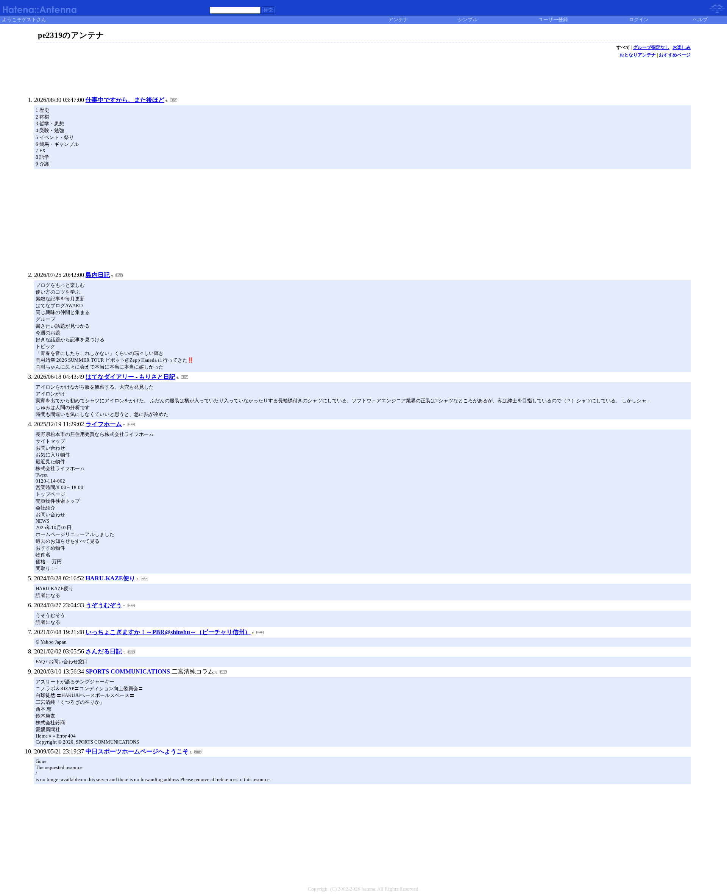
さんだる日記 (104, 651)
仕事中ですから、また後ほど (125, 100)
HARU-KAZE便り (110, 578)
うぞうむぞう (104, 605)
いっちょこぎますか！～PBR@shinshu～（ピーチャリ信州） (168, 632)
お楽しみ (681, 47)
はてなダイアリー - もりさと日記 (130, 377)
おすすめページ (675, 55)
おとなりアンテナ (637, 55)
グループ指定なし (651, 47)
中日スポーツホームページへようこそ (137, 751)
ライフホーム (104, 424)
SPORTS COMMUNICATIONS (128, 671)
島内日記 (98, 275)
